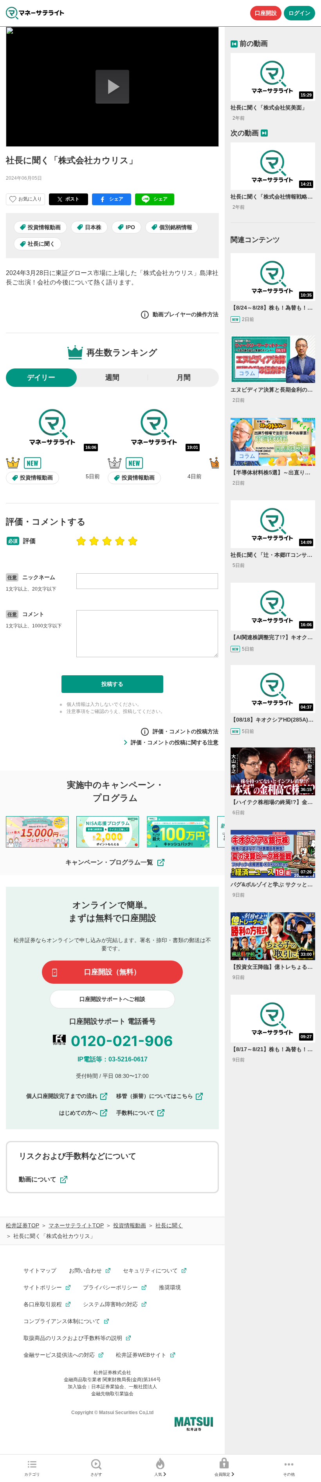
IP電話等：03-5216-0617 (113, 1059)
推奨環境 (170, 1287)
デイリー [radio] (41, 377)
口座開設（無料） (112, 972)
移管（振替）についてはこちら (154, 1096)
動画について (37, 1179)
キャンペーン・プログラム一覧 (109, 862)
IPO (130, 227)
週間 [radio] (112, 377)
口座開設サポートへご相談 (112, 999)
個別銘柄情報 (175, 227)
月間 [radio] (184, 377)
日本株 (93, 227)
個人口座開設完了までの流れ (61, 1096)
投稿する (112, 684)
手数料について (135, 1113)
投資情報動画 (44, 227)
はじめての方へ (78, 1113)
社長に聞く (41, 244)
